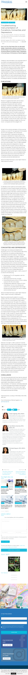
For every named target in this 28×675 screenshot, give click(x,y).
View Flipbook (4, 572)
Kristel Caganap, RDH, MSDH (8, 40)
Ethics (2, 503)
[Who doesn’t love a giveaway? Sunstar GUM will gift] (14, 597)
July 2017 (5, 554)
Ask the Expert (18, 503)
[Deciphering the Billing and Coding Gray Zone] (21, 499)
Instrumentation (4, 22)
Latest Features (12, 22)
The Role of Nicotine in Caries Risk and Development (7, 473)
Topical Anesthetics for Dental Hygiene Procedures (21, 473)
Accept (13, 673)
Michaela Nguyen (14, 41)
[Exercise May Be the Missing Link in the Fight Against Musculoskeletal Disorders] (21, 483)
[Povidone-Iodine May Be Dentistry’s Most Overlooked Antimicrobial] (7, 483)
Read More (19, 673)
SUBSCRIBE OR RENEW (14, 550)
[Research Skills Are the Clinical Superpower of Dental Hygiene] (7, 499)
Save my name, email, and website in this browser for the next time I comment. (14, 537)
